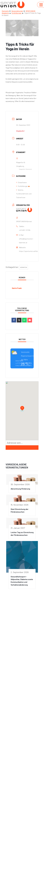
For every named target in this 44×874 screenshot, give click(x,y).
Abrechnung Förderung (20, 489)
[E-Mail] (29, 320)
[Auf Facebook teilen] (13, 320)
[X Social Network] (19, 320)
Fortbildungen (16, 13)
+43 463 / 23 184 (24, 230)
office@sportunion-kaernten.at (26, 241)
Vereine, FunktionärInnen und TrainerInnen (23, 193)
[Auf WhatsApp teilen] (24, 320)
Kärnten (23, 267)
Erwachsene (22, 182)
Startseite (5, 11)
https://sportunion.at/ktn (28, 251)
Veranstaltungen (17, 11)
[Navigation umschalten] (41, 4)
